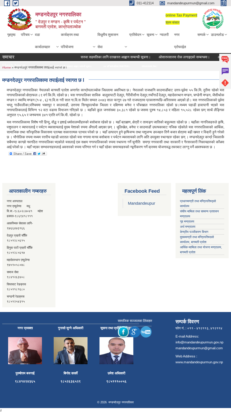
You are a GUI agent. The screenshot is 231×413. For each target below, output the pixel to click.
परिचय (25, 35)
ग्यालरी (164, 35)
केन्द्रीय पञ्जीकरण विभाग (194, 232)
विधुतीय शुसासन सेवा (107, 41)
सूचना (150, 35)
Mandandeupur (141, 203)
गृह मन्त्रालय (187, 221)
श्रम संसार (173, 22)
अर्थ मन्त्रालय (187, 226)
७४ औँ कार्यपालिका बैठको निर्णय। (107, 66)
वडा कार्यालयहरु (42, 41)
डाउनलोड (217, 35)
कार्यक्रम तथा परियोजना (70, 41)
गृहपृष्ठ (11, 35)
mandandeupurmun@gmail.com (199, 348)
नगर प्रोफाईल (180, 41)
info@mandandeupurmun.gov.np (199, 342)
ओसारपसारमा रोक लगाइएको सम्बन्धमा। (180, 57)
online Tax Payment (181, 15)
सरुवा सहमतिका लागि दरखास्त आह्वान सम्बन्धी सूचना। (111, 57)
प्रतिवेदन (135, 35)
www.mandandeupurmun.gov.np (199, 362)
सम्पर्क (201, 35)
